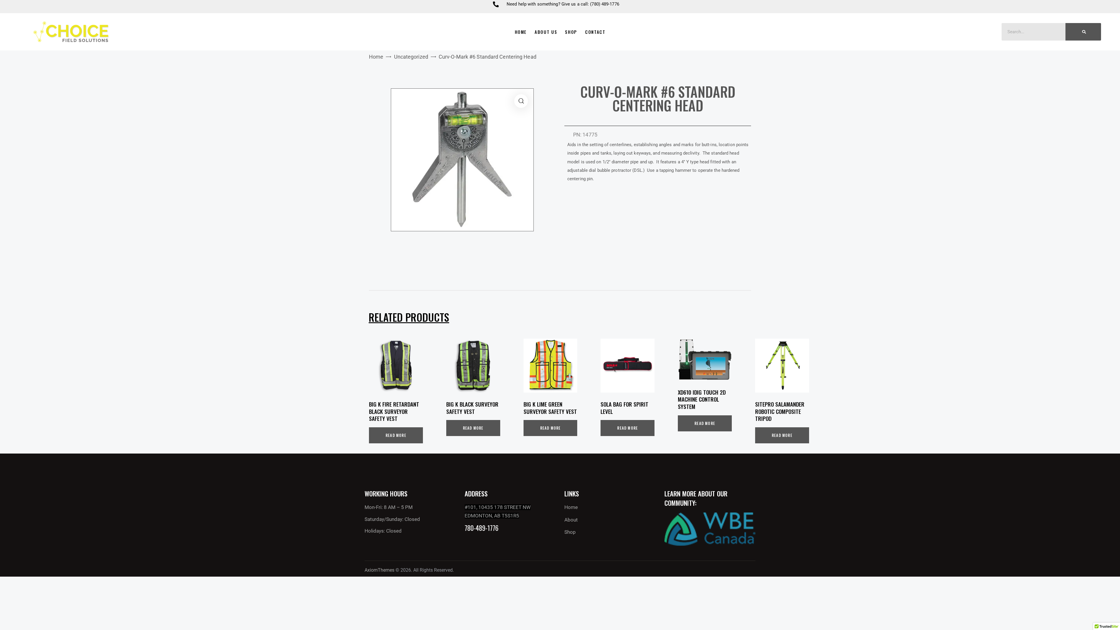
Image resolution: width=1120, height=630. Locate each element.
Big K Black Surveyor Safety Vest (472, 407)
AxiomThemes (379, 570)
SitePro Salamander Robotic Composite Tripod (779, 411)
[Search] (1083, 32)
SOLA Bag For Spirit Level (624, 407)
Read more (396, 435)
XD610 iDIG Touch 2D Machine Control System (702, 399)
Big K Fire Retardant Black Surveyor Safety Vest (394, 411)
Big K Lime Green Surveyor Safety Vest (550, 407)
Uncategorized (411, 57)
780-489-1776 (481, 528)
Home (376, 57)
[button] (521, 101)
